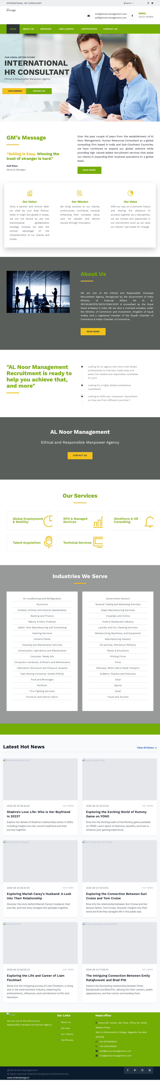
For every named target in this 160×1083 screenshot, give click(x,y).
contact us (39, 91)
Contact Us (110, 29)
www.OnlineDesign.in (18, 1077)
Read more (89, 170)
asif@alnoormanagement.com (111, 17)
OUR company (15, 91)
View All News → (147, 747)
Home (13, 29)
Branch (127, 3)
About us (66, 1022)
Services (45, 29)
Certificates (89, 29)
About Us (28, 29)
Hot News (68, 806)
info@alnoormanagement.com (111, 14)
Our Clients (66, 29)
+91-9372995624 (108, 1041)
